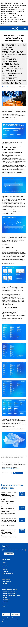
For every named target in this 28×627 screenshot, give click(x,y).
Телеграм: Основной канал (9, 591)
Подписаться (18, 473)
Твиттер (5, 603)
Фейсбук (5, 597)
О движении (5, 571)
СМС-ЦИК (5, 583)
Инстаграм (5, 604)
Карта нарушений (7, 581)
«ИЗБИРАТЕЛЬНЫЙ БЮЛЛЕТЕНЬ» (10, 468)
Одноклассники (6, 599)
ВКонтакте (5, 601)
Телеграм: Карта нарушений (9, 593)
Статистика (10, 86)
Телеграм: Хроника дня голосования (11, 595)
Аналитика (5, 566)
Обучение (5, 569)
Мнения (4, 564)
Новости (4, 562)
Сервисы (4, 567)
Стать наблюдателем (8, 573)
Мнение (4, 86)
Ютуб (4, 606)
